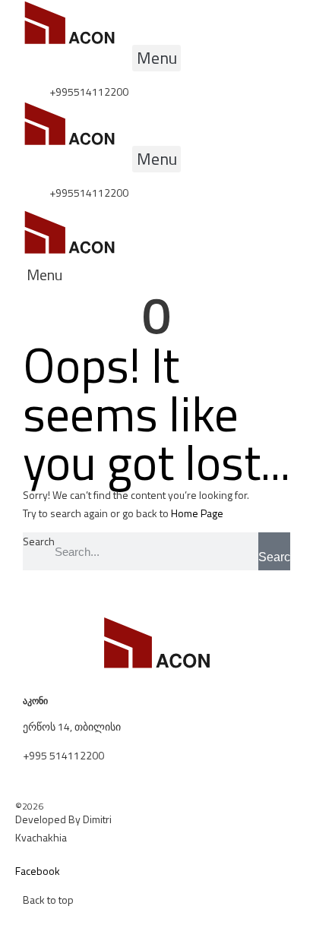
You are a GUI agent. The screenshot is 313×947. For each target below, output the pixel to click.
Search (39, 541)
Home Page (197, 513)
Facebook (37, 871)
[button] (156, 58)
